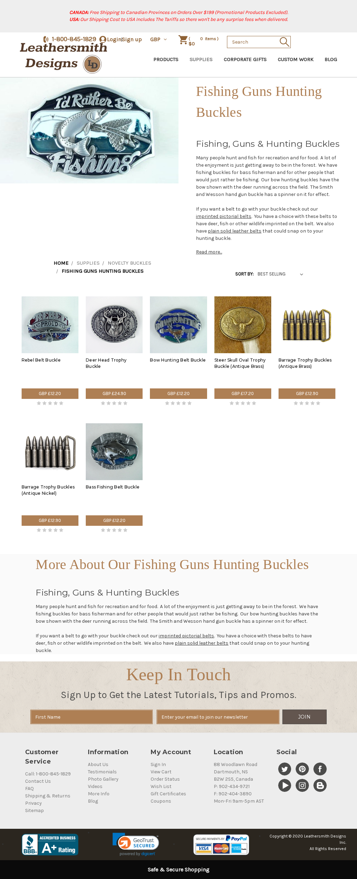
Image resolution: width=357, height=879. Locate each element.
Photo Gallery (103, 779)
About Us (98, 764)
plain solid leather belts (234, 231)
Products (165, 59)
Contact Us (38, 781)
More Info (98, 794)
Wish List (161, 786)
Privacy (33, 803)
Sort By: (244, 273)
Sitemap (34, 810)
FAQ (29, 788)
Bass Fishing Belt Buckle (112, 487)
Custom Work (295, 59)
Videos (95, 786)
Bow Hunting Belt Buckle (178, 360)
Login (114, 39)
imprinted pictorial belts (223, 216)
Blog (331, 59)
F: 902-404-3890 (233, 794)
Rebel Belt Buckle (41, 360)
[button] (136, 844)
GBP (156, 39)
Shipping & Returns (47, 796)
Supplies (201, 59)
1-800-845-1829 (74, 39)
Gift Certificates (168, 794)
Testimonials (102, 772)
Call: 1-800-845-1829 (48, 774)
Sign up (132, 39)
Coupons (161, 801)
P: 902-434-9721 (232, 786)
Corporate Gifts (245, 59)
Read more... (209, 252)
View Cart (161, 772)
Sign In (158, 764)
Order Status (165, 779)
